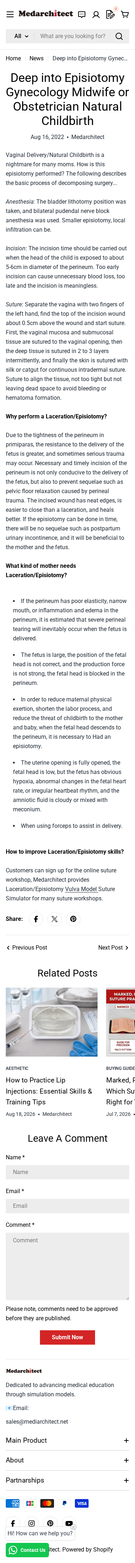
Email (15, 1191)
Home (13, 58)
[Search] (119, 36)
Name (15, 1157)
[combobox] (67, 36)
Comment (20, 1224)
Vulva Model (81, 889)
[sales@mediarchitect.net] (81, 14)
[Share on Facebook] (36, 919)
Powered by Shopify (87, 1549)
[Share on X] (55, 919)
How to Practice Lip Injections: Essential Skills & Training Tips (49, 1091)
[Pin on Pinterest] (73, 919)
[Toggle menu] (10, 14)
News (37, 58)
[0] (110, 14)
